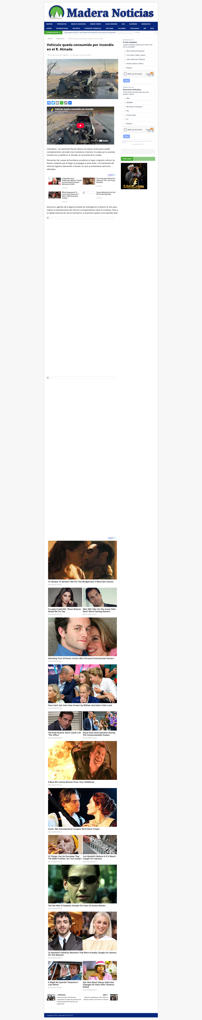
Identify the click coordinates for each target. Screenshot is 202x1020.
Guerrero (133, 24)
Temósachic (62, 24)
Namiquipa (145, 24)
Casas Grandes (111, 24)
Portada (88, 55)
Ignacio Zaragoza (78, 24)
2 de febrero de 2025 (56, 55)
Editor (67, 55)
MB (145, 28)
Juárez (49, 28)
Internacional (62, 28)
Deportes (76, 28)
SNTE (152, 28)
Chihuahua (134, 28)
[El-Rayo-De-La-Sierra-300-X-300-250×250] (134, 188)
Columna (122, 28)
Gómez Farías (95, 24)
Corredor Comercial (92, 28)
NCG (123, 24)
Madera (49, 24)
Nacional (110, 28)
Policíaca (82, 55)
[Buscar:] (144, 32)
